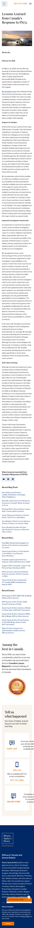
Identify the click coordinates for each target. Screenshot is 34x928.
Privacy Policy (25, 916)
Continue (8, 923)
